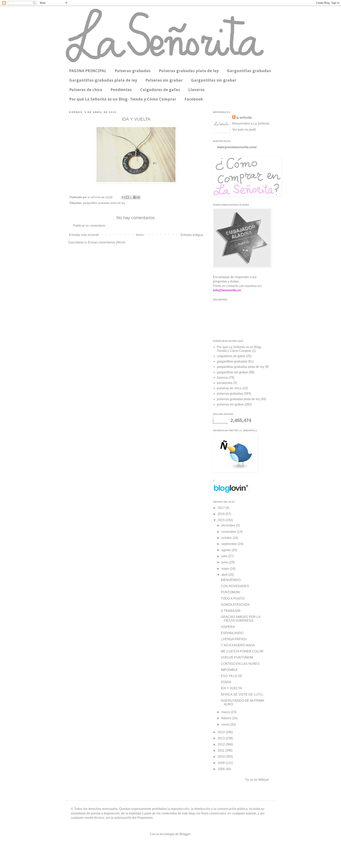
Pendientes (121, 89)
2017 (222, 508)
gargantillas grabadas (232, 361)
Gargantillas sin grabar (213, 80)
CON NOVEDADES (235, 586)
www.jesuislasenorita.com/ (237, 147)
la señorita (94, 197)
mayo (225, 568)
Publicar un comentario (89, 225)
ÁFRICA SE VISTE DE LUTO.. (242, 694)
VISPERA (228, 627)
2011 (221, 750)
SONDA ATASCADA (235, 604)
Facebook (194, 99)
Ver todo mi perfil (244, 129)
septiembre (229, 544)
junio (225, 562)
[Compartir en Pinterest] (139, 197)
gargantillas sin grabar (232, 372)
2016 (222, 514)
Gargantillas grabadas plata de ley (103, 80)
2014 (222, 732)
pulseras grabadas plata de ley (238, 399)
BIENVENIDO (231, 580)
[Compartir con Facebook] (135, 197)
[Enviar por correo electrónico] (124, 197)
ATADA (226, 682)
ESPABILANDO (232, 633)
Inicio (139, 235)
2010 (222, 756)
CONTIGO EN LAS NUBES (240, 663)
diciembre (228, 525)
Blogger (185, 834)
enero (225, 724)
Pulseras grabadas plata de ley (189, 70)
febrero (226, 718)
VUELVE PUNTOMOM (237, 657)
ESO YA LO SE (231, 676)
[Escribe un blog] (127, 197)
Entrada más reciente (84, 235)
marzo (226, 712)
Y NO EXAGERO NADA (238, 645)
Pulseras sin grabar (164, 80)
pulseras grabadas (230, 393)
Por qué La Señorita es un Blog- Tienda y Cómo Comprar (122, 99)
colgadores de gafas (231, 356)
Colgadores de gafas (160, 89)
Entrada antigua (192, 235)
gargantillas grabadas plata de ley (104, 202)
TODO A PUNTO (233, 598)
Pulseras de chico (85, 89)
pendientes (224, 383)
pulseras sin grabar (230, 404)
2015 (222, 520)
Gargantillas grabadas (249, 70)
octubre (227, 537)
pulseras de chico (229, 388)
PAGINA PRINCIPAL (87, 70)
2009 (222, 763)
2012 (222, 744)
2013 (222, 738)
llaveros (222, 377)
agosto (226, 550)
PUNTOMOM (230, 592)
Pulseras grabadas (133, 70)
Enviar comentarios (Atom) (106, 242)
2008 (222, 769)
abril (224, 574)
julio (224, 556)
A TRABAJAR (231, 610)
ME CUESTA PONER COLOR (242, 651)
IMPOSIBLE (229, 670)
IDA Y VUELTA (231, 688)
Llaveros (196, 89)
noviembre (229, 531)
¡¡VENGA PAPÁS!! (234, 639)
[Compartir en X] (131, 197)
